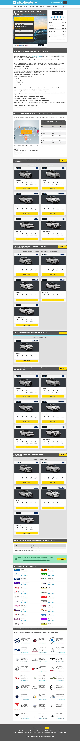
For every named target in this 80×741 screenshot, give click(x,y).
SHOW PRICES (62, 246)
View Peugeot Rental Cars (60, 652)
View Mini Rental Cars (60, 718)
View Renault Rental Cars (25, 671)
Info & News (48, 6)
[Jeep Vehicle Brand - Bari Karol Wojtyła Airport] (52, 678)
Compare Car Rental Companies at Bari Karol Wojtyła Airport (34, 14)
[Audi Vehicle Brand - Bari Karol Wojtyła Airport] (52, 659)
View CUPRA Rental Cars (25, 718)
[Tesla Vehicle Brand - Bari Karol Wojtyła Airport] (17, 706)
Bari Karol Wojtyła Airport (27, 2)
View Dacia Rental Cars (42, 708)
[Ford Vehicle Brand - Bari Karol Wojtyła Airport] (17, 650)
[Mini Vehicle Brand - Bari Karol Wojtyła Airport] (52, 716)
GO (65, 2)
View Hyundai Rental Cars (60, 699)
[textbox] (24, 24)
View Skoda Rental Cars (43, 680)
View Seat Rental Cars (60, 671)
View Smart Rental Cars (42, 699)
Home (15, 6)
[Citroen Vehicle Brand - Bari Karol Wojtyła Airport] (35, 650)
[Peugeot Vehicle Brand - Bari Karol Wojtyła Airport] (52, 650)
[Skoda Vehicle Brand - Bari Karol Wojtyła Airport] (35, 678)
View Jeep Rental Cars (60, 680)
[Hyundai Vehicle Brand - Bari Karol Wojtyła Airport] (52, 697)
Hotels (55, 6)
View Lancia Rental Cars (25, 699)
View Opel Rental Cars (24, 661)
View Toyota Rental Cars (43, 671)
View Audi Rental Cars (60, 661)
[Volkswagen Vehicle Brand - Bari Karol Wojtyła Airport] (17, 640)
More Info (62, 332)
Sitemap (60, 730)
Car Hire (25, 6)
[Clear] (32, 24)
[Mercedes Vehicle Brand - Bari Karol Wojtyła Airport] (35, 659)
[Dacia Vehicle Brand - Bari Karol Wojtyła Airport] (35, 706)
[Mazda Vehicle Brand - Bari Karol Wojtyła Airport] (52, 706)
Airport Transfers (33, 6)
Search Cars (61, 559)
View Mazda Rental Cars (60, 708)
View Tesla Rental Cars (25, 708)
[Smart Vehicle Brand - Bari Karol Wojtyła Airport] (35, 697)
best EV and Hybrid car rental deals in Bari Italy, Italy (36, 560)
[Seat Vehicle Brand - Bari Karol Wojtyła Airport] (52, 668)
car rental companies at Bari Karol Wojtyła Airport (53, 55)
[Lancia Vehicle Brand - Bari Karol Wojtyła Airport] (17, 697)
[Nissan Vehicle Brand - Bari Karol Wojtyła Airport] (52, 687)
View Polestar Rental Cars (43, 718)
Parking (42, 6)
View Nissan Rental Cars (60, 689)
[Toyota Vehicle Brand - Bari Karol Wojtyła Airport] (35, 669)
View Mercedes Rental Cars (43, 661)
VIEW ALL (63, 160)
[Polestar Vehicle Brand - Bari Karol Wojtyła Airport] (35, 716)
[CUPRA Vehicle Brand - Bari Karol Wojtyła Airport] (17, 716)
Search (24, 38)
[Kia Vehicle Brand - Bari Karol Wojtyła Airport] (17, 678)
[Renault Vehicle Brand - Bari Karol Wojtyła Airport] (17, 668)
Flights (20, 6)
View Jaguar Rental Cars (43, 689)
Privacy (56, 730)
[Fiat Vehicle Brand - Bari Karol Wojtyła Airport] (35, 640)
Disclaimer (52, 730)
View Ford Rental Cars (24, 652)
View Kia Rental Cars (24, 680)
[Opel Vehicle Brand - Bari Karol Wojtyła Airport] (17, 659)
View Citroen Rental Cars (43, 652)
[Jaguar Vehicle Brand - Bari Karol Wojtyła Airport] (35, 687)
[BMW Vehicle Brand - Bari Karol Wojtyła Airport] (52, 640)
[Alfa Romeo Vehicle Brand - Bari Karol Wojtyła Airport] (17, 687)
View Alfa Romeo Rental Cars (26, 689)
